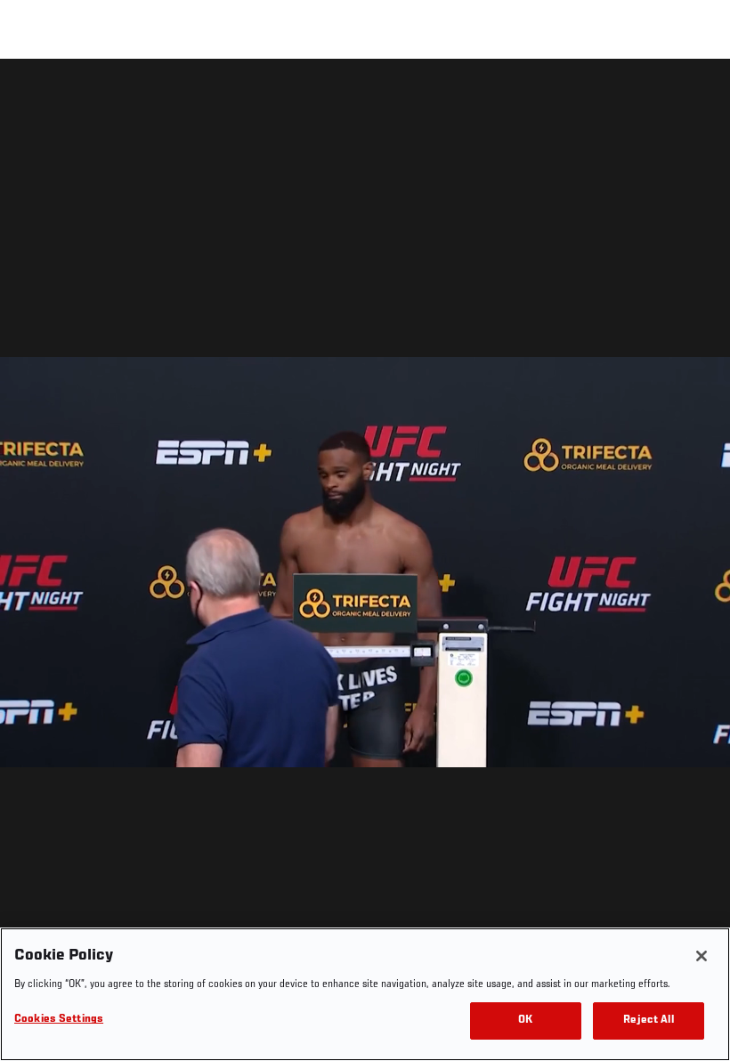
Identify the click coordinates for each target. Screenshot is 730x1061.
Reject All (648, 1020)
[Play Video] (365, 563)
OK (525, 1020)
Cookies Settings (58, 1019)
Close (696, 94)
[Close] (701, 956)
